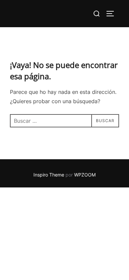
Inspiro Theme (48, 174)
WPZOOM (85, 174)
